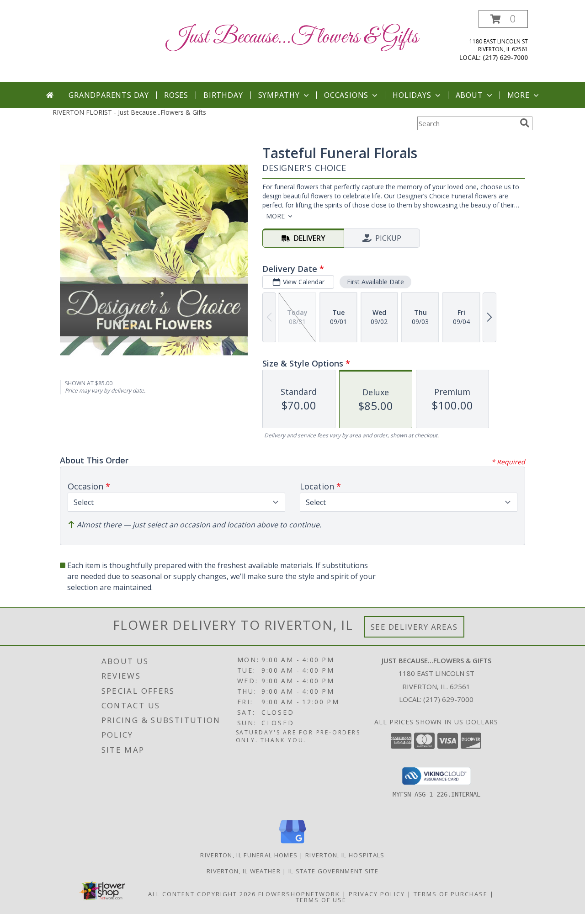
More (518, 95)
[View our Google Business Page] (292, 844)
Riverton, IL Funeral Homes (249, 855)
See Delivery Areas (414, 627)
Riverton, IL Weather (244, 871)
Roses (176, 95)
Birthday (223, 95)
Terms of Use (321, 900)
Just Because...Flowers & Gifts (292, 37)
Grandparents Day (109, 95)
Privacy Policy (377, 894)
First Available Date (375, 281)
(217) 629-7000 (505, 57)
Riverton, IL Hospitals (345, 855)
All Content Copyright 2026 (202, 894)
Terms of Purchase (451, 894)
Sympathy (279, 95)
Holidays (412, 95)
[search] (524, 123)
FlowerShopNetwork (299, 894)
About (469, 95)
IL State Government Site (333, 871)
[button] (503, 19)
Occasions (346, 95)
